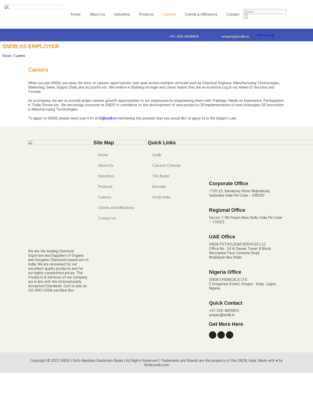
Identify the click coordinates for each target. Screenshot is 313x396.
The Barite (160, 176)
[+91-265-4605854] (163, 33)
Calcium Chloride (166, 165)
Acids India (161, 197)
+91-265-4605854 (184, 36)
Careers (169, 14)
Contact (233, 14)
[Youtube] (221, 335)
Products (146, 14)
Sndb (156, 155)
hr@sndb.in (107, 118)
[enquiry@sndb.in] (216, 33)
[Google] (229, 335)
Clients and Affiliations (116, 208)
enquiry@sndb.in (235, 36)
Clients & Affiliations (201, 14)
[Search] (245, 16)
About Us (97, 14)
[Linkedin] (212, 335)
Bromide (159, 187)
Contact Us (107, 218)
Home (76, 14)
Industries (122, 14)
